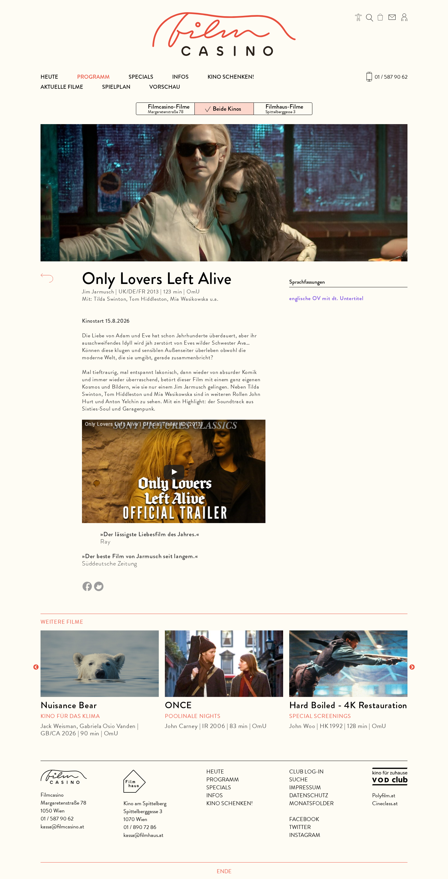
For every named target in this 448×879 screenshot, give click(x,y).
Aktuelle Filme (62, 87)
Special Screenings (320, 716)
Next (412, 667)
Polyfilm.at (383, 795)
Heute (49, 77)
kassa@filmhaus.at (143, 835)
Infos (180, 77)
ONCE (178, 705)
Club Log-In (306, 771)
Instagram (304, 835)
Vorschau (164, 87)
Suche (298, 779)
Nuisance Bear (69, 705)
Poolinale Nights (193, 716)
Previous (36, 667)
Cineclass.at (385, 803)
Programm (93, 77)
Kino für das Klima (70, 716)
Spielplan (116, 87)
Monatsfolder (311, 803)
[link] (380, 17)
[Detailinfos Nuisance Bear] (100, 663)
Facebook (304, 819)
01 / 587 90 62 (391, 77)
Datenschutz (308, 795)
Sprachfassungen (307, 282)
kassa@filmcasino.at (62, 826)
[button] (358, 17)
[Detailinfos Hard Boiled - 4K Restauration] (348, 663)
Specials (141, 77)
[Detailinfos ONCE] (224, 663)
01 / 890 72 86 (139, 827)
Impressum (305, 787)
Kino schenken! (231, 77)
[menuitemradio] (165, 108)
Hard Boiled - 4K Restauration (348, 705)
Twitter (300, 827)
